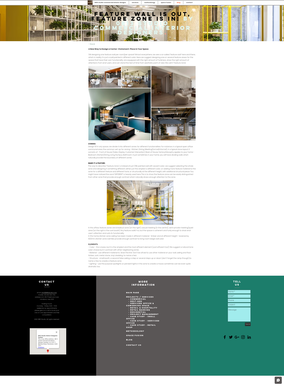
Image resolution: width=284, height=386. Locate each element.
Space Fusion (135, 335)
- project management (143, 314)
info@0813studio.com (49, 293)
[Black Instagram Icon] (243, 337)
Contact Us (133, 345)
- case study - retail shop (141, 326)
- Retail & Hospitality (142, 308)
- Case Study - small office (140, 317)
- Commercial (137, 299)
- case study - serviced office (143, 322)
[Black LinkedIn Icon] (249, 337)
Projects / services (140, 297)
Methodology (135, 331)
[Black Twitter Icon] (230, 337)
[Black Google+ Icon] (237, 337)
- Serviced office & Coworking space (140, 304)
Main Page (132, 292)
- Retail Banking (139, 310)
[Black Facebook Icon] (224, 337)
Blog (129, 340)
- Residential (137, 312)
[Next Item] (191, 103)
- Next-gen (135, 301)
